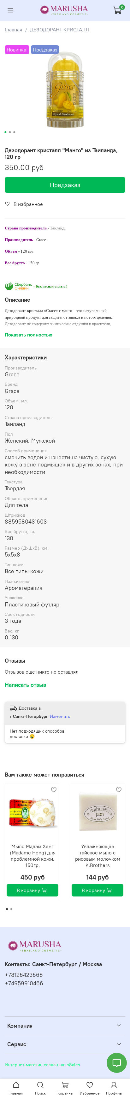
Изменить (60, 716)
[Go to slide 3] (14, 132)
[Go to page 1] (7, 909)
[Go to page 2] (11, 909)
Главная (13, 29)
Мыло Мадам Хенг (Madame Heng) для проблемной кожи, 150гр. (33, 855)
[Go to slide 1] (5, 132)
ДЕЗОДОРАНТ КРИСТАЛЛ (59, 29)
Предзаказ (65, 185)
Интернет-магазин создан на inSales (42, 1065)
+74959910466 (24, 983)
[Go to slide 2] (10, 132)
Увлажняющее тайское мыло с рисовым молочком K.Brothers (97, 855)
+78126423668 (24, 975)
